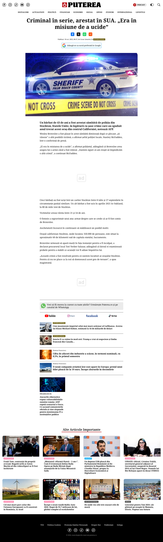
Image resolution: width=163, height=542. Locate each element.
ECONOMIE (78, 12)
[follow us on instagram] (71, 316)
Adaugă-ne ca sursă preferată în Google (84, 45)
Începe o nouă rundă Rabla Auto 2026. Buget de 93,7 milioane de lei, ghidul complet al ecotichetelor (61, 507)
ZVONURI (110, 12)
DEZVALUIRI (23, 12)
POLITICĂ (52, 12)
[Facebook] (4, 5)
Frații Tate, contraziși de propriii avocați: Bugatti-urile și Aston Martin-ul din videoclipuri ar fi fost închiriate (21, 465)
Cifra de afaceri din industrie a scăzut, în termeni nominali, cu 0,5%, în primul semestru (86, 355)
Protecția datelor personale (76, 525)
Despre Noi (96, 525)
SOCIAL (89, 12)
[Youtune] (22, 5)
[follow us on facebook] (92, 316)
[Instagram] (10, 5)
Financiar (65, 12)
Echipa (120, 525)
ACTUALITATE (38, 12)
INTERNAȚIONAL (124, 12)
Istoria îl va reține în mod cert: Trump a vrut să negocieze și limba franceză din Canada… (85, 340)
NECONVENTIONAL (91, 502)
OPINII (99, 12)
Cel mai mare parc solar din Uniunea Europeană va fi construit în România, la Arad (20, 507)
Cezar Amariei (85, 39)
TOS (42, 525)
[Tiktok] (16, 5)
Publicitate (108, 525)
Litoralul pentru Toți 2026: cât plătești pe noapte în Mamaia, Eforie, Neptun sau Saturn (139, 507)
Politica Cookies (54, 525)
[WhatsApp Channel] (28, 5)
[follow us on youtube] (50, 316)
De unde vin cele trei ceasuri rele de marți (101, 506)
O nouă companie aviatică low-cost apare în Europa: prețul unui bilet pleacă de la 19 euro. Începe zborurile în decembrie (87, 368)
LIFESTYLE (140, 12)
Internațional (99, 39)
